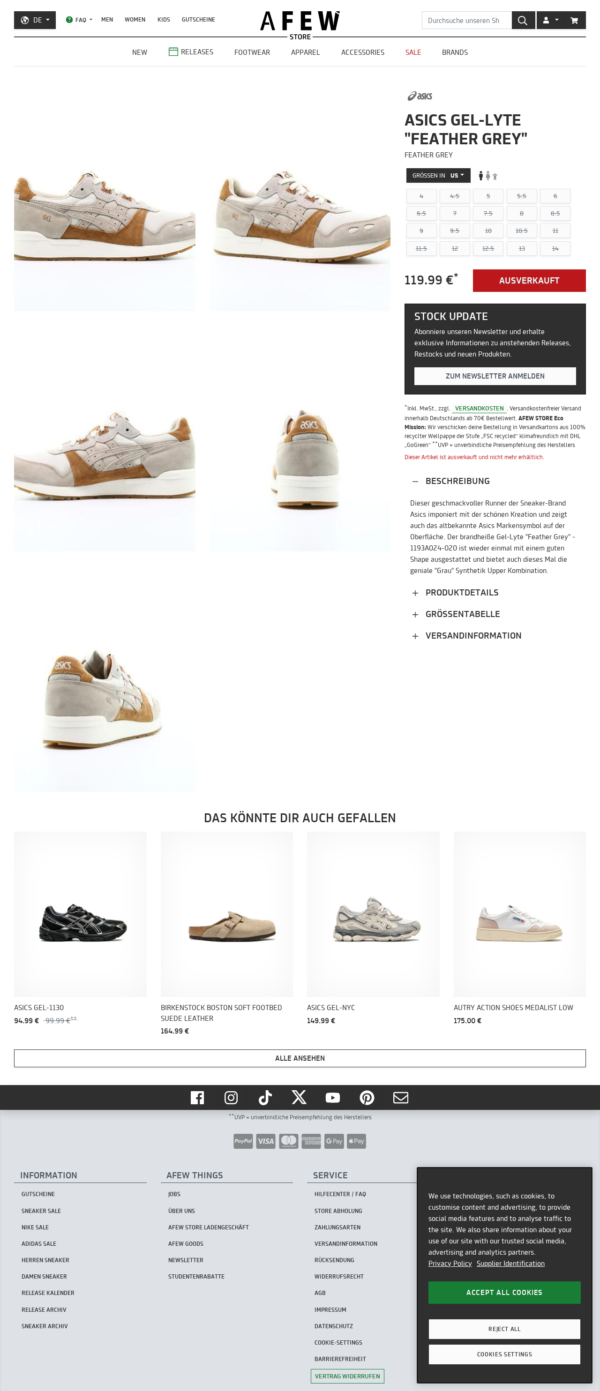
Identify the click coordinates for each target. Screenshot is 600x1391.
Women (135, 19)
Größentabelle (461, 614)
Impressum (330, 1309)
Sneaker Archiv (45, 1326)
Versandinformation (472, 635)
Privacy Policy (450, 1263)
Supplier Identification (511, 1263)
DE (37, 19)
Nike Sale (35, 1227)
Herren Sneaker (45, 1260)
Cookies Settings (504, 1354)
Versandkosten (479, 408)
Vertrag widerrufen (347, 1376)
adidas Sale (39, 1243)
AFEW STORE (300, 20)
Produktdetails (461, 592)
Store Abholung (338, 1210)
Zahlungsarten (337, 1227)
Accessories (362, 52)
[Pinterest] (367, 1097)
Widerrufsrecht (339, 1276)
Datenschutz (334, 1326)
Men (107, 19)
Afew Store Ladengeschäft (208, 1227)
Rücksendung (334, 1260)
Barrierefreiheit (340, 1358)
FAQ (81, 19)
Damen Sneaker (44, 1276)
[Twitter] (300, 1097)
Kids (164, 19)
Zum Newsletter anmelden (495, 376)
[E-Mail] (401, 1097)
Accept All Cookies (504, 1292)
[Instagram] (232, 1097)
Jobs (174, 1194)
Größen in (435, 175)
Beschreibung (456, 481)
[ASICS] (420, 96)
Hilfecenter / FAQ (340, 1194)
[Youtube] (333, 1097)
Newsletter (185, 1260)
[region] (504, 1275)
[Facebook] (198, 1097)
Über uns (181, 1210)
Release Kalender (48, 1292)
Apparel (305, 52)
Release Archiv (44, 1309)
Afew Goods (185, 1243)
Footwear (252, 52)
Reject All (504, 1328)
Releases (197, 51)
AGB (320, 1292)
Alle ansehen (300, 1058)
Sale (413, 52)
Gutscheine (198, 19)
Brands (455, 52)
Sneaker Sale (41, 1210)
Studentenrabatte (196, 1276)
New (139, 52)
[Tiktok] (266, 1097)
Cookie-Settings (338, 1342)
